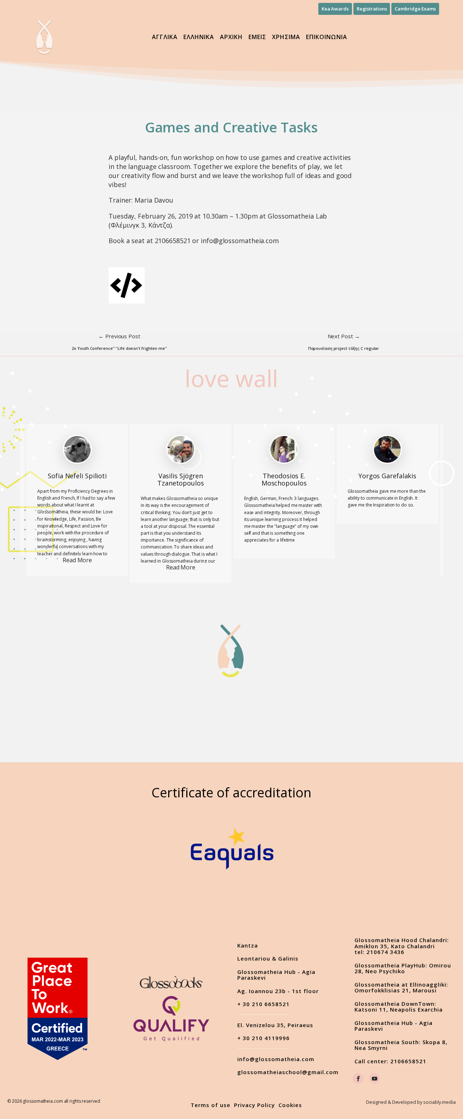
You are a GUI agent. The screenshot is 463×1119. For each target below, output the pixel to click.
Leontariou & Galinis (267, 958)
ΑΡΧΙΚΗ (231, 37)
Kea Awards (335, 8)
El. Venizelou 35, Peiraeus (275, 1025)
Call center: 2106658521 (390, 1061)
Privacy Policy (254, 1105)
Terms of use (210, 1105)
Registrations (372, 8)
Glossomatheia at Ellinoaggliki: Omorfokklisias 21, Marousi (401, 987)
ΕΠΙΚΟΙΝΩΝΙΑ (326, 37)
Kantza (247, 945)
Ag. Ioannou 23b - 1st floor (278, 991)
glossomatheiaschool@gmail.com (288, 1072)
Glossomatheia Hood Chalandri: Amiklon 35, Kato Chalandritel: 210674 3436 (401, 946)
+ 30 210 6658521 (263, 1004)
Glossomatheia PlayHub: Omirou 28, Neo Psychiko (402, 968)
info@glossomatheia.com (275, 1059)
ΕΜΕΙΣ (257, 37)
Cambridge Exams (415, 8)
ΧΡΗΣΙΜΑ (286, 37)
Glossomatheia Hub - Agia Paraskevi (276, 975)
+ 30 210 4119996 (263, 1038)
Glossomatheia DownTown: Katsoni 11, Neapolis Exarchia (398, 1007)
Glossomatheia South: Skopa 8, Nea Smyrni (400, 1045)
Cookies (290, 1105)
